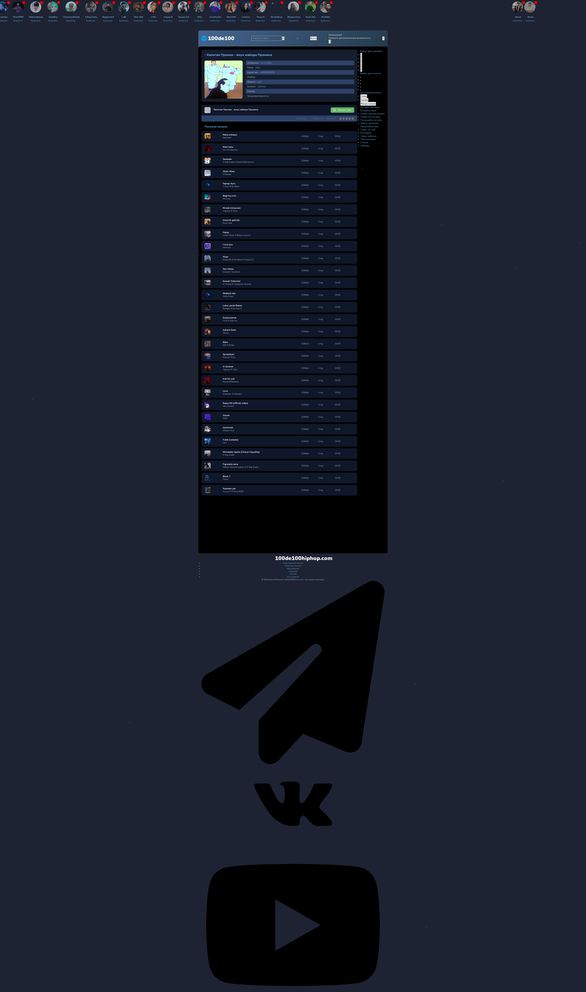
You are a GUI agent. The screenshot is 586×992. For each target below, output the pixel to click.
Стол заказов (293, 577)
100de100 (221, 38)
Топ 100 (293, 574)
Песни (365, 142)
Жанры (365, 145)
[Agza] (26, 7)
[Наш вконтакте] (293, 842)
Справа (364, 100)
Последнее (365, 132)
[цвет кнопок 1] (360, 77)
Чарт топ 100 (368, 129)
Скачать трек (344, 110)
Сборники (293, 571)
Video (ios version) (371, 116)
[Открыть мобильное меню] (383, 38)
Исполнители (368, 139)
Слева (364, 96)
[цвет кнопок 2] (360, 80)
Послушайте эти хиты (371, 120)
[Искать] (283, 38)
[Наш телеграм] (293, 763)
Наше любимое (368, 136)
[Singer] (154, 7)
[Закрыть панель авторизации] (330, 41)
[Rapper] (8, 7)
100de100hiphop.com (293, 558)
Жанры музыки (368, 103)
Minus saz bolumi (370, 123)
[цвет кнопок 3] (360, 83)
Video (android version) (373, 113)
